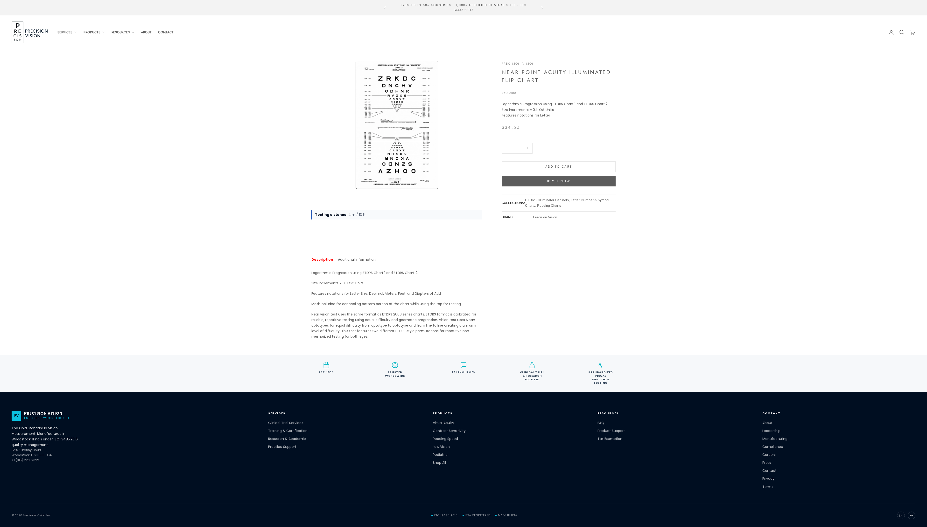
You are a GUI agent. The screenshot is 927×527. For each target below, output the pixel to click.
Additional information (357, 259)
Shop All (439, 462)
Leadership (771, 431)
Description (322, 259)
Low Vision (441, 447)
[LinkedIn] (901, 515)
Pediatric (440, 454)
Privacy (768, 478)
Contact (165, 32)
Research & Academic (287, 439)
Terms (767, 487)
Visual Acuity (443, 423)
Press (766, 462)
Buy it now (558, 181)
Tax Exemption (609, 439)
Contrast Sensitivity (449, 431)
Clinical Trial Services (285, 423)
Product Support (611, 431)
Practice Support (282, 447)
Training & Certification (288, 431)
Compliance (772, 447)
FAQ (600, 423)
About (146, 32)
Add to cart (558, 166)
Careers (769, 454)
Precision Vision (518, 64)
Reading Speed (445, 439)
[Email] (911, 515)
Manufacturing (774, 439)
